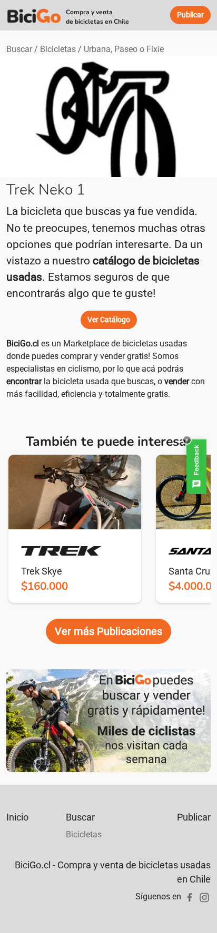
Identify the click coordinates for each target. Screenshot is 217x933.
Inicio (17, 817)
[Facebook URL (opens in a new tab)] (189, 896)
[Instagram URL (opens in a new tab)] (204, 896)
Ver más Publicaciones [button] (108, 631)
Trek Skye (41, 571)
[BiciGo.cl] (34, 15)
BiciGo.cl (22, 343)
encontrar (24, 381)
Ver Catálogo (108, 319)
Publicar (194, 817)
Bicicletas (58, 49)
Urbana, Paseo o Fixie (124, 49)
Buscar (19, 49)
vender (176, 381)
